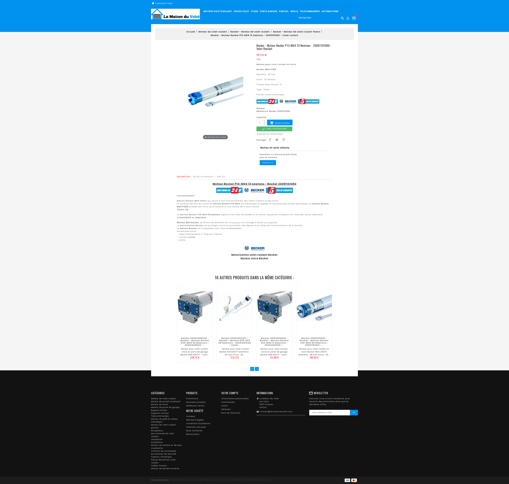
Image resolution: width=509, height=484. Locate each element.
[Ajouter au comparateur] (195, 332)
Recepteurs (157, 430)
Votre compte (229, 393)
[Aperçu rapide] (200, 332)
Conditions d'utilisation (198, 423)
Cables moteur (159, 465)
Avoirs (224, 405)
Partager (269, 139)
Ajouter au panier (280, 123)
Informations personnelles (235, 398)
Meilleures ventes (195, 405)
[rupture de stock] (308, 332)
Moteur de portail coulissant (166, 401)
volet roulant (278, 64)
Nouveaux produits (196, 402)
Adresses (226, 409)
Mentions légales (195, 420)
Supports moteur (160, 413)
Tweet (276, 139)
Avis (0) (221, 176)
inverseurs (235, 228)
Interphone (157, 442)
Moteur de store (159, 404)
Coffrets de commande (163, 451)
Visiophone (157, 439)
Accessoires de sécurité (163, 454)
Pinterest (283, 139)
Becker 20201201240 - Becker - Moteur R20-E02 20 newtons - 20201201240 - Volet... (234, 342)
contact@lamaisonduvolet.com (276, 411)
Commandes (228, 402)
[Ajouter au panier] (189, 332)
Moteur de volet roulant (163, 398)
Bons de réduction (230, 413)
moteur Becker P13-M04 (193, 214)
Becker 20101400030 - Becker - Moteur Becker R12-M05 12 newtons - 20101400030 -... (274, 342)
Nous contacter (194, 430)
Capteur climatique (161, 457)
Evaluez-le (267, 162)
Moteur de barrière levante (165, 468)
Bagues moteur (159, 410)
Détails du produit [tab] (203, 176)
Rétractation (192, 434)
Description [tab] (183, 176)
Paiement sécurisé (196, 427)
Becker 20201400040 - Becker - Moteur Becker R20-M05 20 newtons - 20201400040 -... (194, 342)
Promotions (192, 398)
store (293, 64)
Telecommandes (160, 416)
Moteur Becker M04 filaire (192, 200)
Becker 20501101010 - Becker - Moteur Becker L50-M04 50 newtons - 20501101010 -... (314, 342)
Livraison (190, 416)
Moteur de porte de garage (165, 407)
